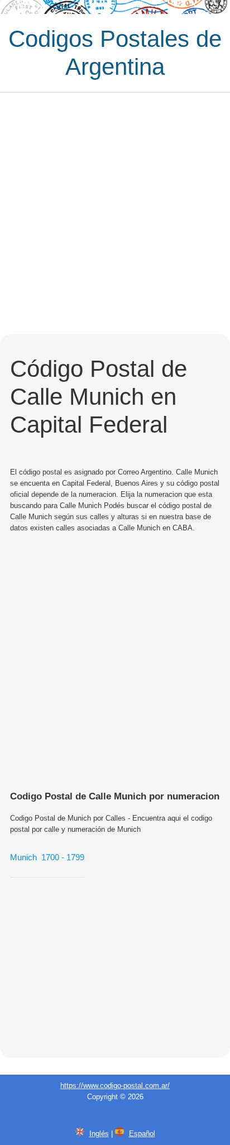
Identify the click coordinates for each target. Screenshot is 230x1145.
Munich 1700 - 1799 (47, 857)
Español (142, 1133)
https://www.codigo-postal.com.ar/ (115, 1085)
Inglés (99, 1133)
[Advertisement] (115, 213)
